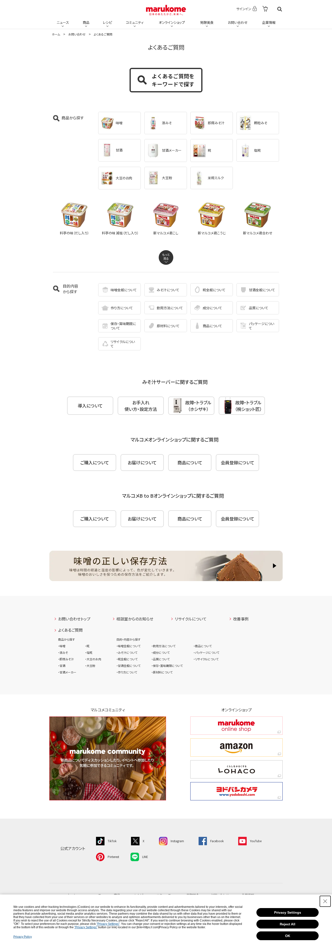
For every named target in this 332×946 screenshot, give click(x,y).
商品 (86, 22)
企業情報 (269, 22)
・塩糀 (88, 652)
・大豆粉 (90, 665)
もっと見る (166, 256)
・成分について (160, 652)
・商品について (202, 646)
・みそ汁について (126, 652)
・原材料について (162, 672)
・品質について (160, 659)
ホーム (56, 34)
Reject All (287, 924)
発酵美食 (207, 22)
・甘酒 (61, 665)
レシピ (107, 22)
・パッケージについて (206, 652)
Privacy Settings (287, 912)
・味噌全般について (128, 646)
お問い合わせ (237, 22)
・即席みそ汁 (66, 659)
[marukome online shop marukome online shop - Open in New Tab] (236, 725)
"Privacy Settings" (108, 924)
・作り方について (126, 672)
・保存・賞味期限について (167, 665)
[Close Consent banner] (325, 901)
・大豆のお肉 (93, 659)
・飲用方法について (163, 646)
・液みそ (63, 652)
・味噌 (61, 646)
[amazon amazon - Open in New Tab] (236, 747)
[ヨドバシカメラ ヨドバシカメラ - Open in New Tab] (236, 791)
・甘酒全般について (128, 665)
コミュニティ (135, 22)
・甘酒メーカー (67, 672)
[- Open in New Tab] (265, 9)
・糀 (87, 646)
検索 (279, 9)
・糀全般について (127, 659)
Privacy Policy (22, 936)
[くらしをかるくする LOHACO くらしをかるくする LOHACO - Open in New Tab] (236, 769)
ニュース (63, 22)
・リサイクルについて (205, 659)
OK (287, 936)
